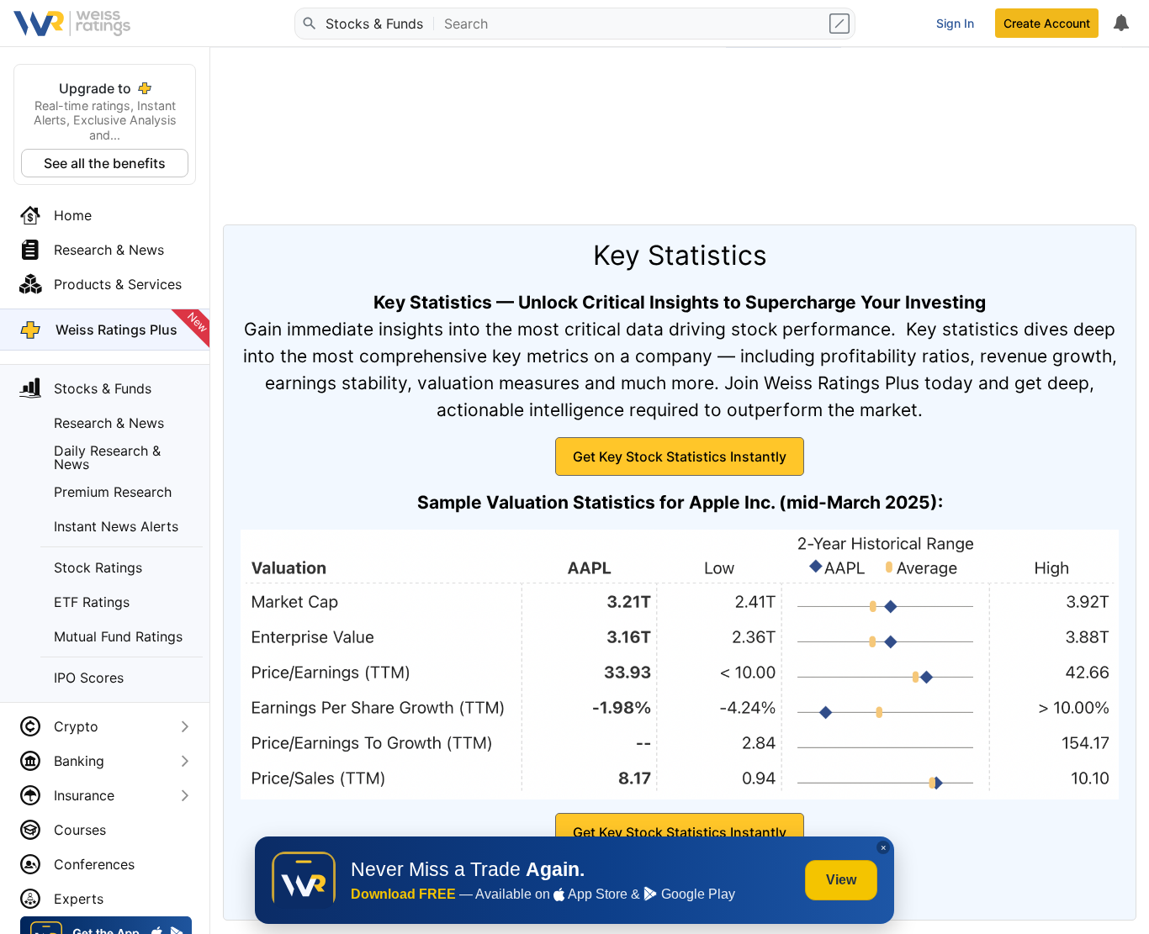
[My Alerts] (1120, 23)
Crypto (76, 726)
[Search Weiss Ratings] (308, 23)
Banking (79, 761)
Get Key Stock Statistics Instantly (679, 456)
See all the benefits (105, 163)
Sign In (955, 23)
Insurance (84, 795)
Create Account (1046, 23)
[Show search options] (841, 23)
